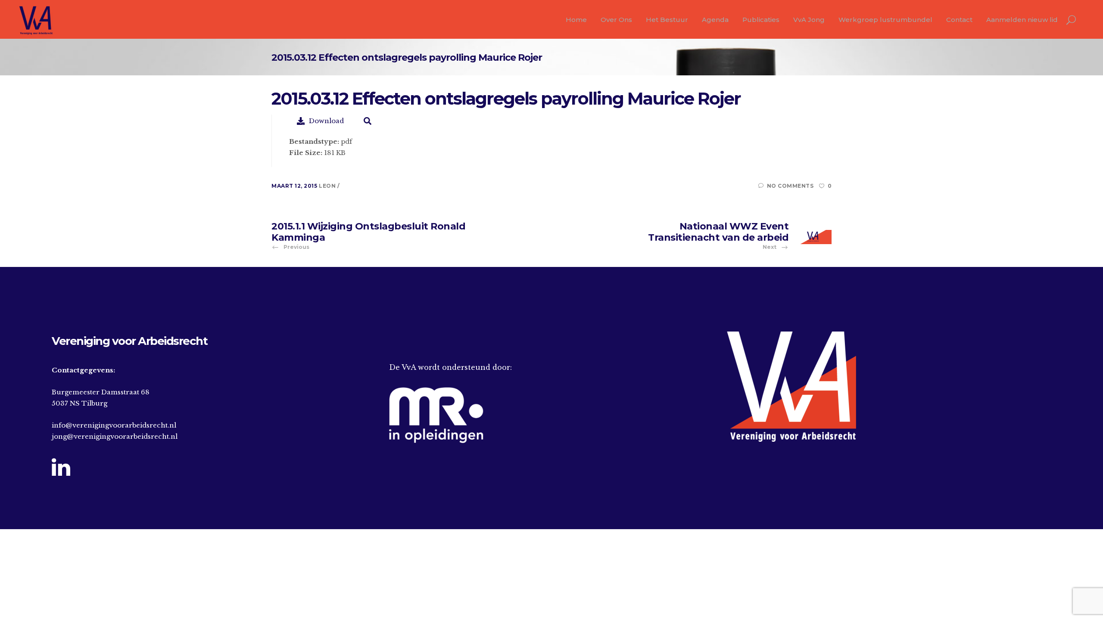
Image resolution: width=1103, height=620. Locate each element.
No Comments (790, 186)
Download (326, 121)
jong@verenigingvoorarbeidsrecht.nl (115, 436)
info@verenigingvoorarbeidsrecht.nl (114, 425)
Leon (328, 186)
